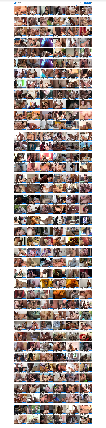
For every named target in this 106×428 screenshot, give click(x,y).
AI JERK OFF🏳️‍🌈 (56, 2)
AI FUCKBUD (63, 2)
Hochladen (48, 2)
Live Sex (52, 2)
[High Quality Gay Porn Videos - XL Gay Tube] (17, 3)
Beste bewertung (31, 2)
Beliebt (23, 2)
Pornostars (44, 2)
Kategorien (36, 2)
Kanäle (40, 2)
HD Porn (59, 2)
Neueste (26, 2)
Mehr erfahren (41, 0)
